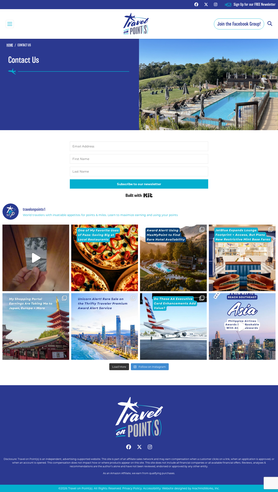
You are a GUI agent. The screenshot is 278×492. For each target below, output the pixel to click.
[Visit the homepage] (139, 417)
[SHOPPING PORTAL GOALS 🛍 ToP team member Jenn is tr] (35, 326)
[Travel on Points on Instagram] (215, 4)
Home (10, 45)
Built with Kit (139, 195)
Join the (239, 24)
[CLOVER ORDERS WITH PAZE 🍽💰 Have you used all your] (104, 258)
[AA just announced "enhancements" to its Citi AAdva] (173, 326)
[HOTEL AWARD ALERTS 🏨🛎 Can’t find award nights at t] (173, 258)
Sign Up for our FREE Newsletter (255, 4)
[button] (269, 24)
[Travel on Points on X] (206, 4)
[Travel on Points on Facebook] (196, 4)
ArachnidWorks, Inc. (206, 488)
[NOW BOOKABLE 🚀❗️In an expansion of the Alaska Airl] (242, 326)
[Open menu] (10, 24)
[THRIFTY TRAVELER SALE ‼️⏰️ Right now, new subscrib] (104, 326)
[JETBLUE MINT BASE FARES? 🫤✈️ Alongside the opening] (242, 258)
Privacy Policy (132, 488)
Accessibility (152, 488)
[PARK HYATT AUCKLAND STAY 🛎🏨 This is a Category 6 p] (35, 258)
